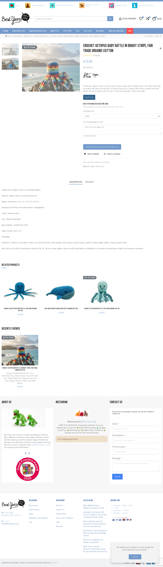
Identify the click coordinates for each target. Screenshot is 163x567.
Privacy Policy (61, 514)
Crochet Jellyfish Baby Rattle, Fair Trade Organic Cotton (101, 309)
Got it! (135, 557)
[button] (140, 19)
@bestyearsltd (88, 421)
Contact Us (60, 509)
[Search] (110, 18)
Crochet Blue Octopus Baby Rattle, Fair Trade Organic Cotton (20, 310)
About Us (59, 505)
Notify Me (89, 97)
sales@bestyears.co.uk (39, 445)
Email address (119, 435)
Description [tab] (75, 181)
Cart (30, 522)
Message (117, 458)
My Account (33, 505)
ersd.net (54, 563)
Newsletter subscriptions (38, 518)
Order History (34, 509)
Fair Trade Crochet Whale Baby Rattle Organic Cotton (61, 309)
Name (115, 424)
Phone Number (118, 447)
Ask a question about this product (96, 162)
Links (58, 522)
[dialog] (135, 552)
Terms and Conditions (64, 518)
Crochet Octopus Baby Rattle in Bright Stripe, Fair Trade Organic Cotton (19, 369)
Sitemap (59, 526)
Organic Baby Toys (97, 166)
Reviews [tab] (89, 181)
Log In (31, 514)
